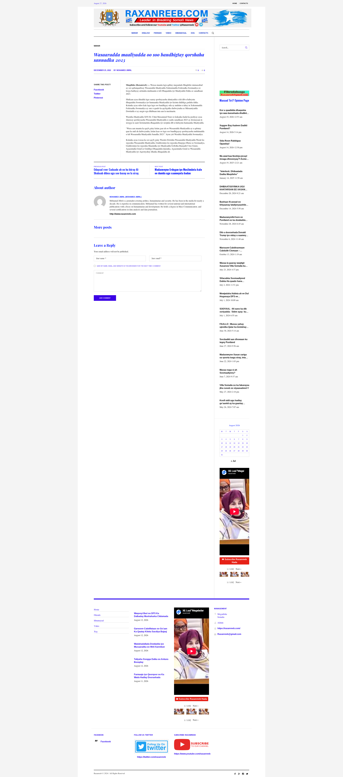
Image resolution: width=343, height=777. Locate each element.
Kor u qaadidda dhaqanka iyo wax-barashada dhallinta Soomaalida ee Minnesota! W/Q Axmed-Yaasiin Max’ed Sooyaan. (234, 112)
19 (230, 447)
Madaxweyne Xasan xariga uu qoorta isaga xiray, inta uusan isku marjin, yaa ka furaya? (233, 356)
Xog (96, 631)
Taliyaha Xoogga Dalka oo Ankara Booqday (151, 660)
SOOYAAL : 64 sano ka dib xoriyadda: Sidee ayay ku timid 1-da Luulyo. (233, 310)
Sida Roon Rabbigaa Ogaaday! (230, 142)
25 (226, 451)
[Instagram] (243, 773)
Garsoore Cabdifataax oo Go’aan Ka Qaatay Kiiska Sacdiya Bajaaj (150, 630)
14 (238, 443)
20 (234, 447)
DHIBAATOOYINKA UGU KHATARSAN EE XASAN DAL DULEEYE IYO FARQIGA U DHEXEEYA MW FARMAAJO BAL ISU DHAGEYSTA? (234, 188)
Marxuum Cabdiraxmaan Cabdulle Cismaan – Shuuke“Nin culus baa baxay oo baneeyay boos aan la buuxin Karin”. (234, 249)
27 (234, 451)
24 (222, 451)
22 (243, 447)
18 (226, 447)
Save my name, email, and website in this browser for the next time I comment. (129, 266)
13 (234, 443)
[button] (238, 568)
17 (222, 447)
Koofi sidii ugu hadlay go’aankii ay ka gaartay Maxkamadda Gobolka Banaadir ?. (231, 402)
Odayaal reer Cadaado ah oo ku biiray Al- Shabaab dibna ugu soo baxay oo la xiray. (116, 171)
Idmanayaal (99, 620)
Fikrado (97, 615)
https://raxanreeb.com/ (228, 628)
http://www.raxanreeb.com (123, 214)
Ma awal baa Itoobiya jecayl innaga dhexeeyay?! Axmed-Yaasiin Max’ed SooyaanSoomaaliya (234, 158)
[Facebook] (235, 773)
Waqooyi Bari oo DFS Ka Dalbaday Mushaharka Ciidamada (151, 614)
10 (222, 443)
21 (238, 447)
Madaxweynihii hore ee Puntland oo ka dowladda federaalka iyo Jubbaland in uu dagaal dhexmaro (234, 219)
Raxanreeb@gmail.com (229, 634)
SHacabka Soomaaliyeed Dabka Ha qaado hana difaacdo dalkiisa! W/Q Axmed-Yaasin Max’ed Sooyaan (232, 280)
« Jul (233, 461)
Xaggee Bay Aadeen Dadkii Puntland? (233, 127)
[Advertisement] (233, 73)
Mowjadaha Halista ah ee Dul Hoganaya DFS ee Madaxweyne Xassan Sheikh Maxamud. (234, 295)
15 (243, 443)
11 (226, 443)
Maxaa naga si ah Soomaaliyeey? (228, 371)
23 (247, 447)
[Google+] (239, 773)
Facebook (99, 90)
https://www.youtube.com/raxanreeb (192, 754)
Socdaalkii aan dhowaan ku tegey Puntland (233, 340)
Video (96, 626)
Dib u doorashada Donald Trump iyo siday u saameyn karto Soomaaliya (233, 234)
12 (230, 443)
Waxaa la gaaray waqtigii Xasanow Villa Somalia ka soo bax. (232, 264)
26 (230, 451)
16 (247, 443)
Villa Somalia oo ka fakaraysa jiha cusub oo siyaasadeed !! (234, 386)
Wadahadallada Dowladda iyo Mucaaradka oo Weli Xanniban (149, 645)
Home (96, 609)
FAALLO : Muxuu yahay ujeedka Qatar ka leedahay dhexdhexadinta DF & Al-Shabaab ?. (233, 326)
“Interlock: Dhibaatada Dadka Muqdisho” (231, 172)
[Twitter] (247, 773)
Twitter (97, 94)
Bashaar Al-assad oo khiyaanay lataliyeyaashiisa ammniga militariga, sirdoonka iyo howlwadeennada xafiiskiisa (234, 203)
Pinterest (98, 98)
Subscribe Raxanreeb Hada (236, 560)
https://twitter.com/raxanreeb (151, 757)
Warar (97, 46)
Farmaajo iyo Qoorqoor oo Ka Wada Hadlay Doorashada (149, 676)
